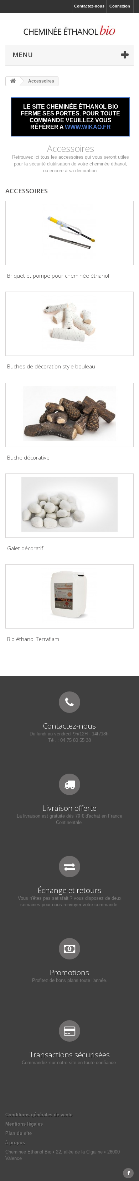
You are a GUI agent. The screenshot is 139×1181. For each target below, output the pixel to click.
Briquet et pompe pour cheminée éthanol (58, 275)
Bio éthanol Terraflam (33, 638)
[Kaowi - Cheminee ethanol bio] (69, 30)
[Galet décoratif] (69, 504)
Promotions (69, 972)
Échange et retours (69, 890)
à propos (15, 1142)
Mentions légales (24, 1124)
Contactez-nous (89, 6)
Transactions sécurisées (70, 1054)
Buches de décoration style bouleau (51, 366)
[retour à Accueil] (13, 81)
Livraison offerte (69, 808)
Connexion (119, 6)
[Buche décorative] (69, 413)
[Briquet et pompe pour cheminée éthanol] (69, 231)
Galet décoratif (25, 548)
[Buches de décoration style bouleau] (69, 322)
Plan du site (18, 1133)
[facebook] (128, 1173)
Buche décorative (28, 457)
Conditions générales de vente (38, 1114)
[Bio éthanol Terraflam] (69, 595)
